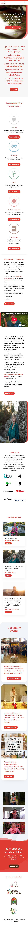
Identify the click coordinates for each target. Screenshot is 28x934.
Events (14, 182)
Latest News (16, 540)
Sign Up (14, 89)
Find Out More (14, 137)
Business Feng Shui (14, 210)
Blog (14, 572)
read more (8, 543)
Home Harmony (14, 237)
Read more (9, 776)
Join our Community (13, 28)
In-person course (14, 678)
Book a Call (9, 304)
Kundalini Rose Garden (9, 280)
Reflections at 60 (11, 539)
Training (14, 128)
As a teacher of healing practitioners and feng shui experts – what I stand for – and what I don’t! (13, 603)
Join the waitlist (10, 727)
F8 (18, 921)
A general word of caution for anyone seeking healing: (14, 569)
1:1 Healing (14, 155)
